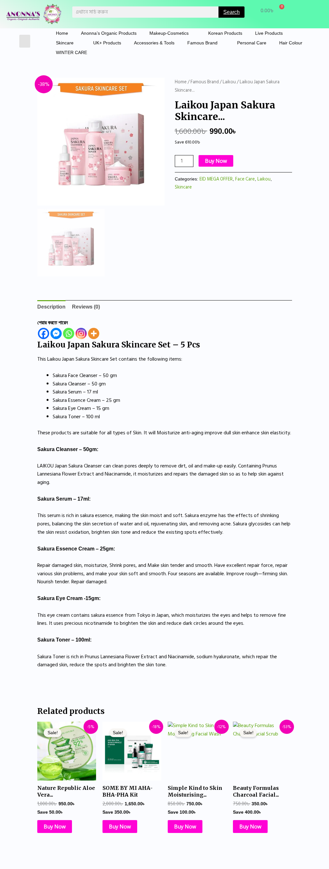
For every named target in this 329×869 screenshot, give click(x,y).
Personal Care (251, 42)
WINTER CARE (71, 52)
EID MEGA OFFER (216, 179)
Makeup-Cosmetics (169, 33)
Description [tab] (51, 307)
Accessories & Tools (154, 42)
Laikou (229, 82)
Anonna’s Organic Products (109, 33)
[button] (25, 41)
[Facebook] (43, 333)
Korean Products (225, 33)
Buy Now (216, 160)
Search (231, 12)
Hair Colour (290, 42)
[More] (93, 333)
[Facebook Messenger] (56, 333)
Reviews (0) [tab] (86, 307)
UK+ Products (107, 42)
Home (62, 33)
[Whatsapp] (68, 333)
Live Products (269, 33)
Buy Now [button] (55, 826)
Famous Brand (202, 42)
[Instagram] (81, 333)
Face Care (245, 179)
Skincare (65, 42)
